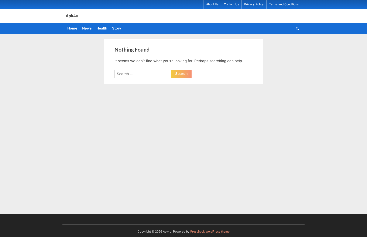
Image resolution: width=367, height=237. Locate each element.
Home (72, 28)
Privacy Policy (254, 4)
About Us (212, 4)
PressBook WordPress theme (210, 231)
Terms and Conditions (284, 4)
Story (116, 28)
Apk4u (72, 15)
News (87, 28)
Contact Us (231, 4)
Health (101, 28)
